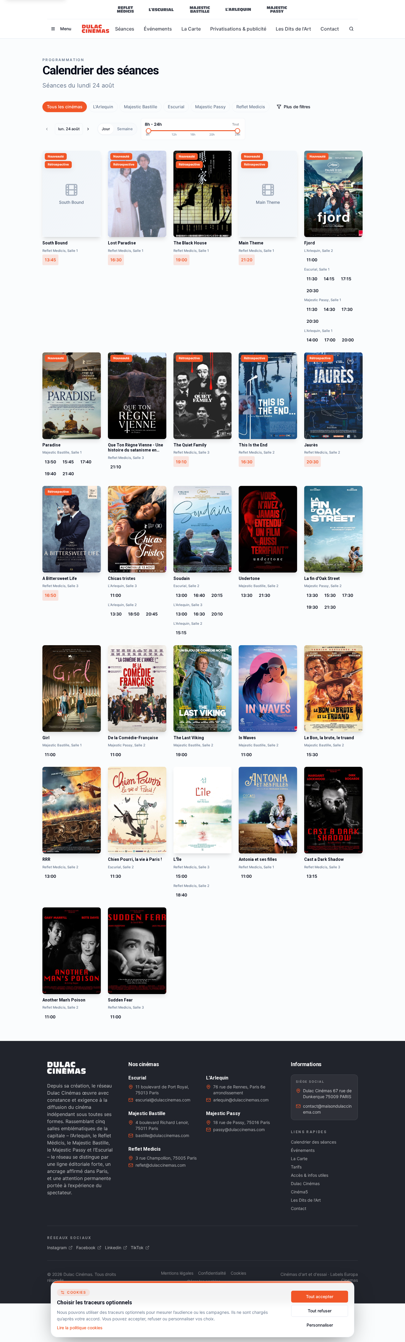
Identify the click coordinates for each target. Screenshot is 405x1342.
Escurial (176, 106)
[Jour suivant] (89, 129)
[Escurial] (161, 9)
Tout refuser (319, 1310)
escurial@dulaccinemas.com (162, 1099)
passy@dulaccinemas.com (239, 1129)
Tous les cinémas (64, 106)
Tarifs (296, 1166)
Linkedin (113, 1247)
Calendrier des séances (313, 1141)
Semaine (125, 129)
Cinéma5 (299, 1191)
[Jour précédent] (48, 129)
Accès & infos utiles (309, 1175)
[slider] (148, 130)
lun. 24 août (69, 129)
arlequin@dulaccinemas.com (241, 1099)
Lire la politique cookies (80, 1327)
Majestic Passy (210, 106)
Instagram (57, 1247)
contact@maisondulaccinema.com (327, 1109)
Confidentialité (212, 1273)
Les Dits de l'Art (293, 29)
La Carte (191, 29)
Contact (330, 29)
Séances (124, 29)
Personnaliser (320, 1324)
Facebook (85, 1247)
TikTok (137, 1247)
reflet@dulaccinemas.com (160, 1165)
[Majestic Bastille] (199, 9)
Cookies (238, 1273)
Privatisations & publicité (238, 29)
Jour (106, 129)
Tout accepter (319, 1296)
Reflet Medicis (250, 106)
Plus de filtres (297, 106)
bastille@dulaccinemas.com (162, 1135)
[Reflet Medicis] (125, 9)
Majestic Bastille (140, 106)
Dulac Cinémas (305, 1183)
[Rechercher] (351, 28)
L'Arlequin (103, 106)
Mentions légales (177, 1273)
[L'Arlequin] (238, 9)
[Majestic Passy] (276, 9)
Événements (158, 29)
